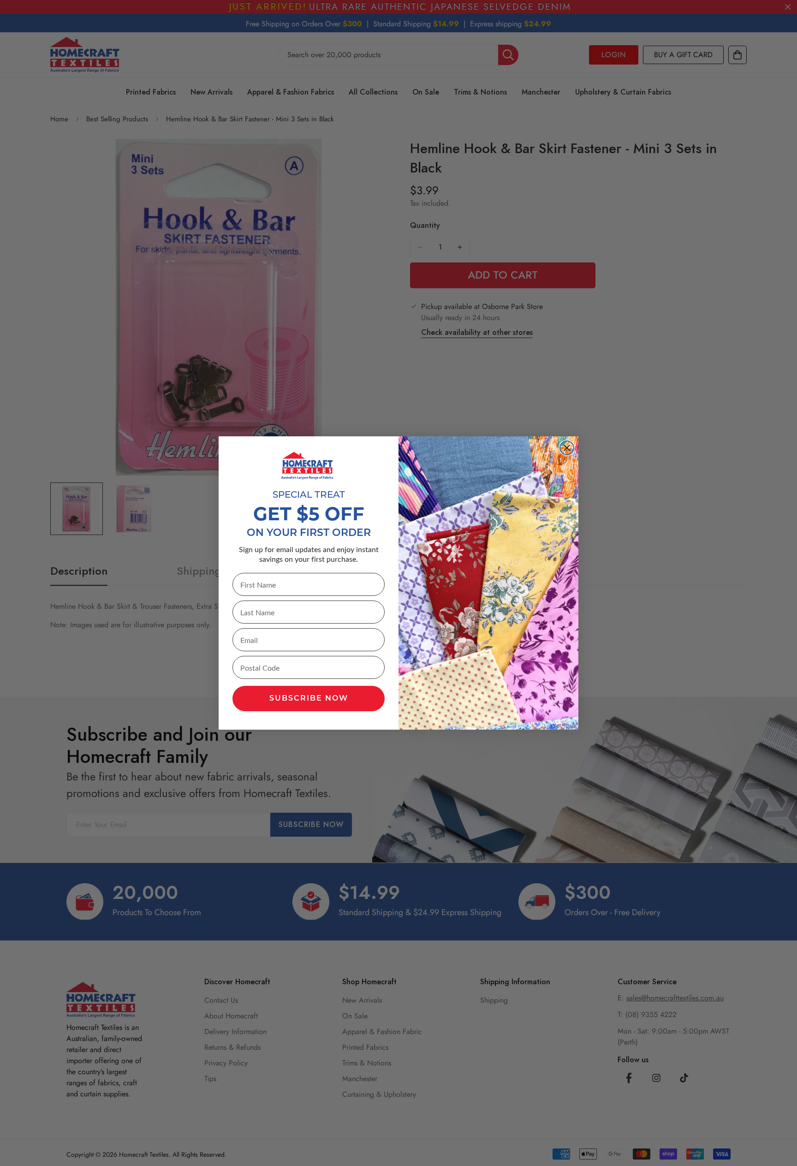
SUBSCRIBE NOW (308, 698)
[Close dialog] (567, 448)
